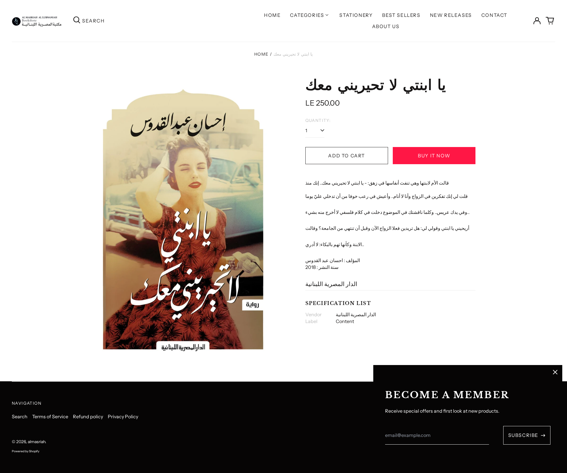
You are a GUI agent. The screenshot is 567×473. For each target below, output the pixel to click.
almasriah (36, 441)
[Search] (76, 21)
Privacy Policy (123, 416)
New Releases (451, 15)
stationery (356, 15)
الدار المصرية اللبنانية (331, 284)
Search (19, 416)
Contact (494, 15)
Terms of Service (50, 416)
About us (386, 26)
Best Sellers (401, 15)
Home (272, 15)
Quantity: (318, 120)
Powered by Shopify (25, 451)
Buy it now (434, 156)
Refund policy (88, 416)
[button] (550, 20)
